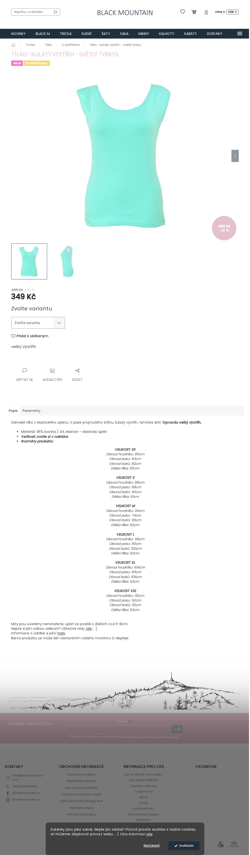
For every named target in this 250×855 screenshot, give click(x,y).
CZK (231, 12)
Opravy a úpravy (144, 786)
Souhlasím (186, 845)
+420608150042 (24, 786)
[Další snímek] (235, 156)
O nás (143, 803)
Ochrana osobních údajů (81, 794)
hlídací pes (52, 379)
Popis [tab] (13, 410)
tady (61, 633)
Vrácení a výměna (81, 814)
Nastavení (152, 845)
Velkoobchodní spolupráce (81, 801)
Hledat (55, 12)
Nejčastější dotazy (81, 781)
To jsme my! (143, 791)
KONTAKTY (143, 820)
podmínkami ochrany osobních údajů (148, 736)
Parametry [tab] (31, 410)
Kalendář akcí (144, 808)
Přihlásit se (177, 729)
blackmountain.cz (26, 793)
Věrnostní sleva (81, 808)
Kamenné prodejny (143, 814)
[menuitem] (18, 34)
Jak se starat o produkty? (143, 774)
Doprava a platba (81, 774)
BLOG (144, 797)
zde (149, 834)
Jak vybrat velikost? (144, 780)
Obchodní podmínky (81, 788)
